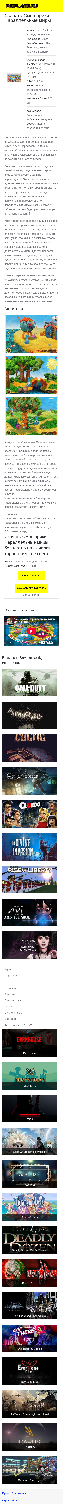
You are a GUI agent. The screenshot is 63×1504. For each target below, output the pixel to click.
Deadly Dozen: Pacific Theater (29, 1250)
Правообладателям (14, 1493)
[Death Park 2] (29, 1273)
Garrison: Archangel (29, 1480)
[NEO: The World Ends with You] (29, 1305)
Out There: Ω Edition (30, 1348)
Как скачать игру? (18, 1025)
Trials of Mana (30, 1217)
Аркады (10, 994)
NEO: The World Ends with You (30, 1316)
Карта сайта (9, 1500)
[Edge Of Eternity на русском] (29, 1141)
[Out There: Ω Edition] (29, 1338)
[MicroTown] (29, 1076)
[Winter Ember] (29, 781)
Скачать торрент (32, 575)
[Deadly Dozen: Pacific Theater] (29, 1240)
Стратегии (12, 975)
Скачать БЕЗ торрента (31, 588)
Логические (13, 1000)
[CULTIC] (29, 748)
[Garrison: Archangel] (29, 1470)
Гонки (9, 1006)
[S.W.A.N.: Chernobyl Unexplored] (29, 1404)
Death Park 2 (29, 1283)
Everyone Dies (29, 1381)
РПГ (8, 982)
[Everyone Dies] (29, 1371)
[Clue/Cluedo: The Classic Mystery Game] (29, 814)
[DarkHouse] (29, 1043)
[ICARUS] (29, 1437)
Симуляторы (14, 1013)
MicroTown (30, 1086)
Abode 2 (30, 1184)
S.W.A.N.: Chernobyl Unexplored (30, 1414)
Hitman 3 (29, 1119)
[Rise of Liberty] (29, 879)
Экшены (10, 1019)
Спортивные (14, 988)
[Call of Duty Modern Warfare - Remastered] (29, 682)
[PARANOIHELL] (29, 715)
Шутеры (10, 969)
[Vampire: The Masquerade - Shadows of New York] (29, 945)
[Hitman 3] (29, 1108)
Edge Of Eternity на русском (30, 1151)
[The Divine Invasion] (29, 847)
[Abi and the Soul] (29, 912)
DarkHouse (29, 1053)
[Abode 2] (29, 1174)
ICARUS (30, 1447)
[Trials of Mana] (29, 1207)
